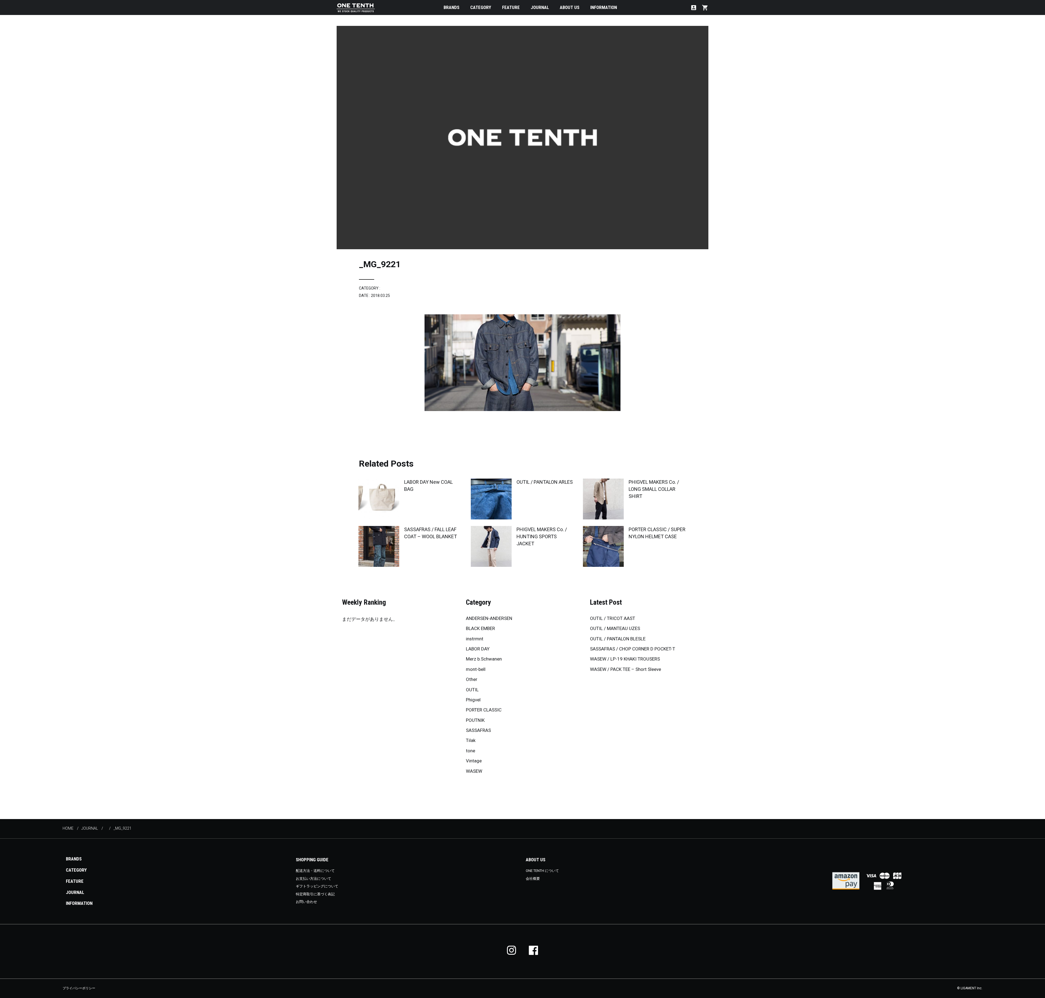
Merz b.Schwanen (484, 659)
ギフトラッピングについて (317, 886)
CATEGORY (480, 7)
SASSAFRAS (478, 730)
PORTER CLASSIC (484, 710)
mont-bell (475, 669)
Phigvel (473, 699)
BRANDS (451, 7)
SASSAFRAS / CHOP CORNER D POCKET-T (632, 649)
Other (471, 679)
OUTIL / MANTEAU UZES (615, 628)
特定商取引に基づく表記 (315, 894)
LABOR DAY (478, 649)
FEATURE (511, 7)
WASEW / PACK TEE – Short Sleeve (625, 669)
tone (470, 750)
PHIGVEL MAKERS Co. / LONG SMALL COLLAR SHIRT (654, 489)
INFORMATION (603, 7)
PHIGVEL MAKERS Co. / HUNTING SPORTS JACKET (542, 536)
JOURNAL (540, 7)
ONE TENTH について (542, 871)
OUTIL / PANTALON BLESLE (618, 638)
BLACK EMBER (480, 628)
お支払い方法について (313, 879)
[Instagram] (511, 950)
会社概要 (533, 879)
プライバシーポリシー (79, 988)
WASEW (474, 771)
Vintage (474, 760)
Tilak (470, 740)
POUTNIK (475, 720)
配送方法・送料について (315, 871)
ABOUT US (569, 7)
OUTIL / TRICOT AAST (612, 618)
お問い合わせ (306, 902)
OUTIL (472, 689)
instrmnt (474, 638)
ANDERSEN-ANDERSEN (489, 618)
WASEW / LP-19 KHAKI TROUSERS (625, 659)
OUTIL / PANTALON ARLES (545, 482)
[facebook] (533, 950)
